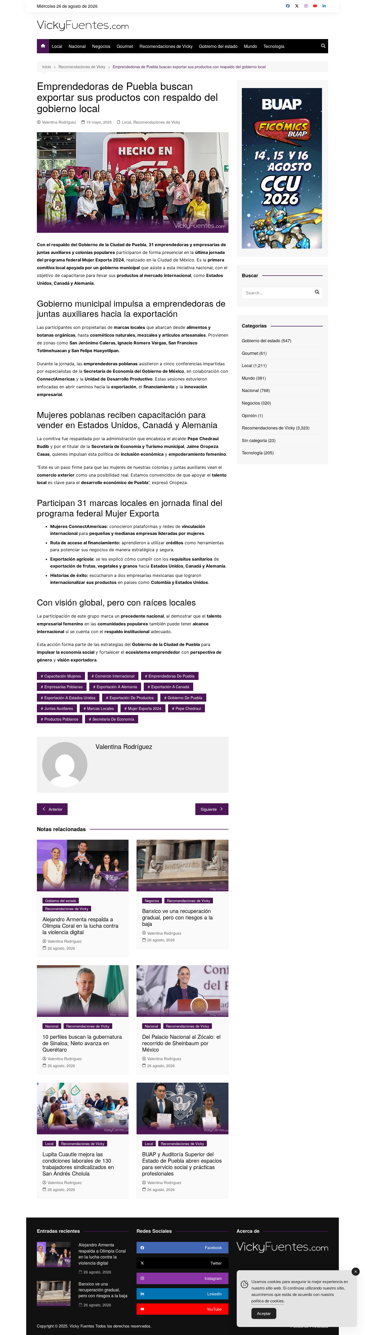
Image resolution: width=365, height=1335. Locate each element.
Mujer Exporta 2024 (144, 708)
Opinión (249, 415)
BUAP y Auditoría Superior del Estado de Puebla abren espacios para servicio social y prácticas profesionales (182, 1163)
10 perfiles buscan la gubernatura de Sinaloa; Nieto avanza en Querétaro (82, 1043)
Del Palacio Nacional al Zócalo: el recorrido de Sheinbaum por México (181, 1043)
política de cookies (267, 1300)
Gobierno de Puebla (185, 697)
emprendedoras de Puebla (172, 676)
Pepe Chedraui (188, 708)
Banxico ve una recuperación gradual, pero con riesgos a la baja (177, 917)
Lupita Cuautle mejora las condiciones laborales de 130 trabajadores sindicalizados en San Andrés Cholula (78, 1163)
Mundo (250, 46)
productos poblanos (61, 719)
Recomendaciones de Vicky (166, 46)
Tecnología (273, 46)
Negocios (101, 46)
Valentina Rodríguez (59, 122)
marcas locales (100, 708)
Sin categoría (254, 440)
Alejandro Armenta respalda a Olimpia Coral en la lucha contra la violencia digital (80, 925)
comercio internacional (114, 676)
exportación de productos (132, 697)
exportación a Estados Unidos (69, 697)
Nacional (77, 46)
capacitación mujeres (62, 676)
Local (57, 46)
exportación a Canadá (170, 686)
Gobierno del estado (218, 46)
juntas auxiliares (58, 708)
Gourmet (125, 46)
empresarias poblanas (63, 686)
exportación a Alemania (117, 686)
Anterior (55, 809)
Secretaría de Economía (113, 719)
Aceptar (264, 1313)
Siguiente (209, 809)
